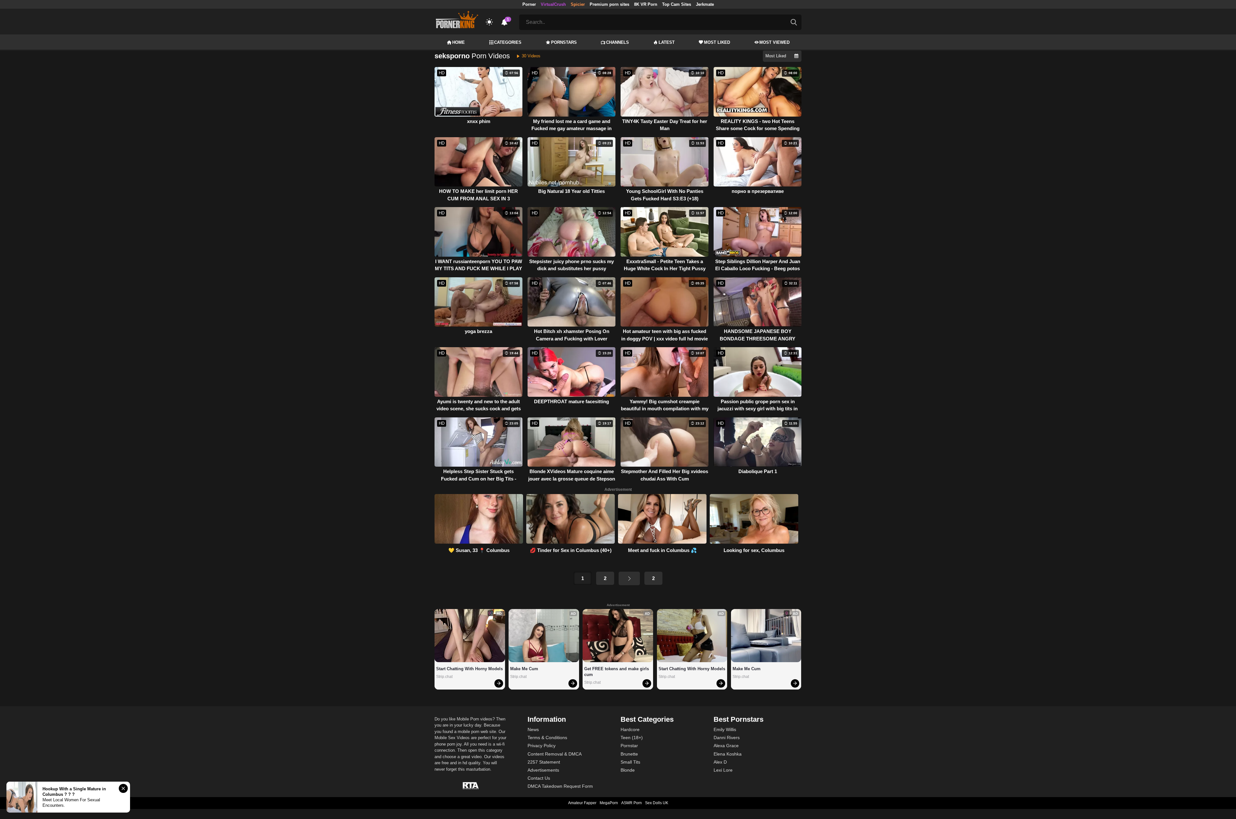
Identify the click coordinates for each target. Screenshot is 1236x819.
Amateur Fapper (582, 803)
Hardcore (630, 729)
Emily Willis (725, 729)
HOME (458, 42)
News (533, 729)
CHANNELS (617, 42)
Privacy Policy (542, 745)
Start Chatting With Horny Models (469, 668)
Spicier (578, 4)
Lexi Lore (723, 770)
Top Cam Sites (676, 4)
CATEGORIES (507, 42)
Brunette (629, 754)
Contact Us (539, 778)
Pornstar (629, 745)
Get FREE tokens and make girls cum (617, 671)
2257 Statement (544, 762)
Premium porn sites (609, 4)
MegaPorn (609, 803)
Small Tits (630, 762)
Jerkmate (705, 4)
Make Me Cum (524, 668)
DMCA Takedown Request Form (560, 786)
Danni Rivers (727, 737)
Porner (529, 4)
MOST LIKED (717, 42)
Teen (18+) (632, 737)
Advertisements (543, 770)
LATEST (667, 42)
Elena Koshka (728, 754)
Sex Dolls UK (656, 803)
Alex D (720, 762)
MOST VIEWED (774, 42)
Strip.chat (444, 676)
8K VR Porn (645, 4)
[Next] (629, 578)
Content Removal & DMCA (555, 754)
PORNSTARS (564, 42)
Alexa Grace (726, 745)
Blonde (628, 770)
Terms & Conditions (547, 737)
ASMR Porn (631, 803)
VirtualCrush (553, 4)
